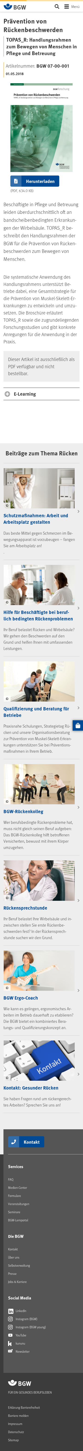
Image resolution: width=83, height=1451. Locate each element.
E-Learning (25, 393)
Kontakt (32, 1141)
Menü (75, 6)
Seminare (14, 1212)
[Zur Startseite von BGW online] (15, 6)
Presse (12, 1273)
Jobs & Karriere (17, 1281)
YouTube (20, 1335)
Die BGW (16, 1236)
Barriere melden (18, 1415)
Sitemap (13, 1440)
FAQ (10, 1179)
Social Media (19, 1298)
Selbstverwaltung (19, 1265)
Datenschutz (16, 1432)
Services (15, 1166)
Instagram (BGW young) (30, 1327)
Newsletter (22, 1351)
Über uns (13, 1257)
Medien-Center (17, 1187)
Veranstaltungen (18, 1204)
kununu (20, 1343)
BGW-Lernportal (18, 1220)
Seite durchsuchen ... (57, 6)
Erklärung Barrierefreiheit (24, 1407)
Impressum (15, 1423)
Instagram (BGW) (26, 1319)
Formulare (14, 1195)
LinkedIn (20, 1311)
